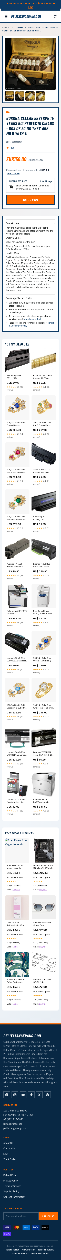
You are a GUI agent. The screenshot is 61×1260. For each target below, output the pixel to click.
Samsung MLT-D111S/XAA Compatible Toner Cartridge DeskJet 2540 (41, 518)
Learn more (13, 173)
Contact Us (9, 1148)
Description (12, 223)
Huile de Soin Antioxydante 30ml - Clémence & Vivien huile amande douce (16, 924)
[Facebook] (6, 1094)
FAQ (5, 1153)
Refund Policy (10, 1175)
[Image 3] (30, 96)
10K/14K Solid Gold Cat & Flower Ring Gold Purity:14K (42, 424)
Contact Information (14, 1196)
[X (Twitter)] (39, 1094)
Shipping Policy (11, 1191)
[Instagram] (15, 1094)
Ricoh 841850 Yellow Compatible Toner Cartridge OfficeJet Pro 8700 (43, 377)
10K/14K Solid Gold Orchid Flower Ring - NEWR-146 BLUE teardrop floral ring (42, 659)
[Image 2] (19, 96)
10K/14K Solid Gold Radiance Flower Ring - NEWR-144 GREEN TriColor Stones (17, 518)
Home (4, 27)
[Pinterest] (47, 1094)
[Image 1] (9, 96)
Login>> (16, 889)
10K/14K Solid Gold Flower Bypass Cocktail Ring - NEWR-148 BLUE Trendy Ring (17, 424)
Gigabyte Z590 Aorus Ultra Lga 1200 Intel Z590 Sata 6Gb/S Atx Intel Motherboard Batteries (43, 867)
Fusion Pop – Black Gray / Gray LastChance (42, 924)
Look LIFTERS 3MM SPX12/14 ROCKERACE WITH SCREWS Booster (42, 981)
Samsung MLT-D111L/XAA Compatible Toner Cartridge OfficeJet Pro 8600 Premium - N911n (17, 377)
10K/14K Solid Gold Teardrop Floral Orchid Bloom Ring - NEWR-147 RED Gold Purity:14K (17, 471)
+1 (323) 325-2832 (13, 1119)
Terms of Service (12, 1186)
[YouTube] (23, 1094)
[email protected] (32, 319)
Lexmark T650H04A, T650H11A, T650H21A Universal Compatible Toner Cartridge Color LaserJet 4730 (43, 754)
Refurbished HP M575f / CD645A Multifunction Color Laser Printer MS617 (17, 612)
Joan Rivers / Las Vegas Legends (15, 866)
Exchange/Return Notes (19, 298)
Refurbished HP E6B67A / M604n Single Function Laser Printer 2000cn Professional (43, 801)
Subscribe (48, 1216)
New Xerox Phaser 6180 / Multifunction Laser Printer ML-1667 (43, 612)
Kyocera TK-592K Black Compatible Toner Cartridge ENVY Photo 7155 (16, 565)
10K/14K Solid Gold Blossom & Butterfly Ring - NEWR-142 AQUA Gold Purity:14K (17, 707)
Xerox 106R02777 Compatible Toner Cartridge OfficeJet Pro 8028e (43, 471)
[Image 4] (40, 96)
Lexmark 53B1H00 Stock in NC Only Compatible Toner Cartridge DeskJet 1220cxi (41, 565)
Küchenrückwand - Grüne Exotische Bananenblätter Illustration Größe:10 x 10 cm (17, 981)
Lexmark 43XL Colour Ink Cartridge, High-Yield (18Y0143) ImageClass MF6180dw (16, 801)
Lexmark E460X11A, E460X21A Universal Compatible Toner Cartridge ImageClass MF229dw (17, 754)
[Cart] (55, 16)
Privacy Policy (10, 1180)
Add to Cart (30, 200)
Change (48, 181)
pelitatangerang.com (26, 16)
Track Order (9, 1159)
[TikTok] (31, 1094)
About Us (8, 1143)
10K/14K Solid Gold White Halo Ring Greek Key (43, 707)
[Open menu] (6, 16)
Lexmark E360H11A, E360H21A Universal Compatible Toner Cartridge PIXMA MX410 (16, 659)
